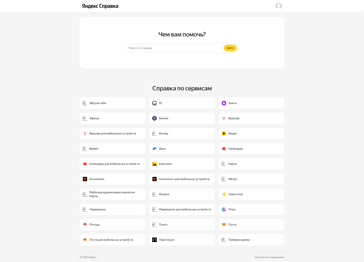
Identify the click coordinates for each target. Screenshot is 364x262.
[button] (278, 6)
